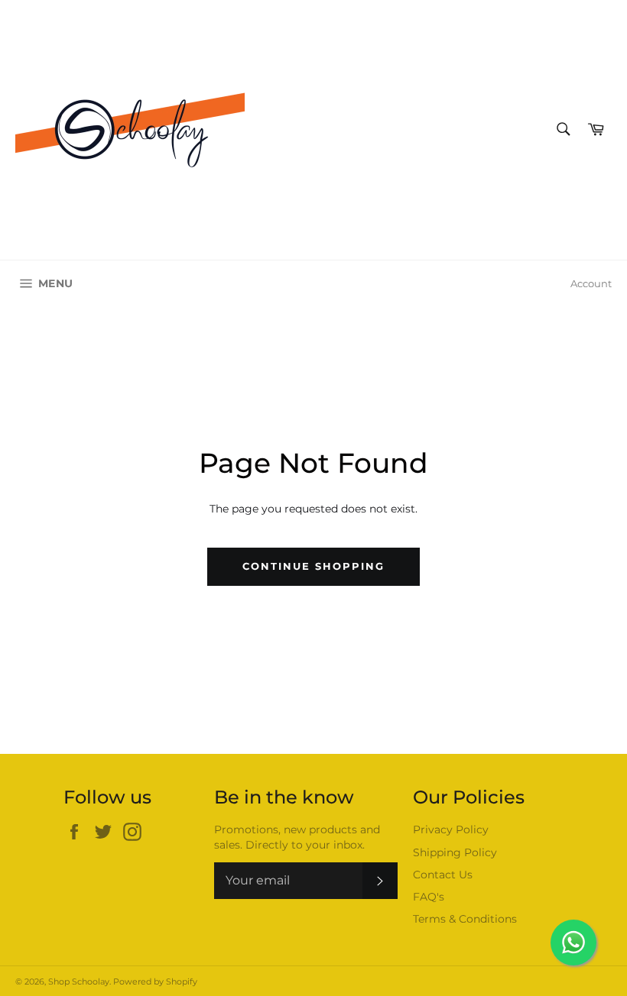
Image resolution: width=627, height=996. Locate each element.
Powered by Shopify (155, 981)
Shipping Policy (455, 852)
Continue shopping (313, 566)
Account (591, 283)
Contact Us (443, 874)
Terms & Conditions (465, 919)
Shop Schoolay (78, 981)
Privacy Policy (451, 829)
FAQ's (428, 897)
